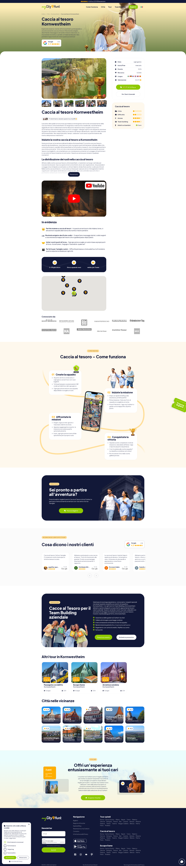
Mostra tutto (74, 174)
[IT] (141, 7)
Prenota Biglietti (72, 511)
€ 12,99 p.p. (129, 87)
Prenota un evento (103, 637)
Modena (107, 825)
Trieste (108, 823)
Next (96, 576)
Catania (125, 821)
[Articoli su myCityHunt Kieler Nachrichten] (84, 329)
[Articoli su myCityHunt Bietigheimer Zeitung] (66, 321)
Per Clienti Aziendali (128, 94)
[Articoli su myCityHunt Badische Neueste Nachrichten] (49, 321)
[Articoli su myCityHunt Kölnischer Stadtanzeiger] (101, 331)
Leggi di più (12, 838)
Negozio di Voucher (79, 823)
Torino (129, 819)
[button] (16, 861)
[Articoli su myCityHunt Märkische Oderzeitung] (137, 331)
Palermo (134, 819)
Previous (90, 576)
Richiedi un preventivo (126, 637)
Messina (138, 821)
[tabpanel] (54, 264)
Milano (118, 819)
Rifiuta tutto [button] (23, 857)
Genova (102, 821)
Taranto (114, 823)
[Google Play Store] (80, 847)
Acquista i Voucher (94, 798)
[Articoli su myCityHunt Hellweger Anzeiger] (66, 331)
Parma (138, 823)
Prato (102, 825)
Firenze (115, 821)
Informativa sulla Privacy (53, 845)
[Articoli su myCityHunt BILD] (84, 322)
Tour (110, 7)
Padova (102, 823)
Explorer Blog (77, 826)
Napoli (123, 819)
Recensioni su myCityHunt (81, 828)
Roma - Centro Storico (107, 819)
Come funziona (92, 7)
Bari (120, 821)
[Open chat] (182, 862)
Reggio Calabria (123, 823)
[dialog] (16, 843)
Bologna (109, 821)
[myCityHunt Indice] (53, 7)
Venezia (131, 821)
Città (103, 7)
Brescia (132, 823)
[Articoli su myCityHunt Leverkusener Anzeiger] (119, 330)
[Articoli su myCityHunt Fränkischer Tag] (137, 321)
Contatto (76, 831)
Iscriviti (53, 850)
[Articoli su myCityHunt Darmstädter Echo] (101, 321)
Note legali (127, 865)
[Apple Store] (80, 841)
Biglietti (75, 820)
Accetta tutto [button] (10, 857)
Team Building (120, 7)
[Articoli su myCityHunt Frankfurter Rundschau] (119, 321)
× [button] (29, 824)
